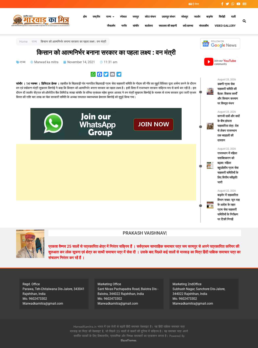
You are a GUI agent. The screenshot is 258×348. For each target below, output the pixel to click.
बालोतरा (149, 25)
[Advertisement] (106, 172)
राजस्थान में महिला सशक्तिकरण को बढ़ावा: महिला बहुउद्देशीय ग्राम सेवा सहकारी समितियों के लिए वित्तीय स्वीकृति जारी (227, 167)
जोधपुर (184, 16)
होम (85, 16)
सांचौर (136, 25)
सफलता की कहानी (168, 25)
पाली (233, 16)
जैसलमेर (111, 25)
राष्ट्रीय (96, 16)
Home (23, 41)
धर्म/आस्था (188, 25)
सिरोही (222, 16)
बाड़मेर (209, 16)
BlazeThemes (128, 340)
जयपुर (136, 16)
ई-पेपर (195, 4)
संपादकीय (204, 25)
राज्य (108, 16)
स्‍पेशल (123, 16)
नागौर (124, 25)
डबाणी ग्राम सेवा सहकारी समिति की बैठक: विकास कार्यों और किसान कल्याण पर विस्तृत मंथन (227, 93)
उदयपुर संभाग (168, 16)
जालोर (197, 16)
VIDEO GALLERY (225, 25)
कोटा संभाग (150, 16)
